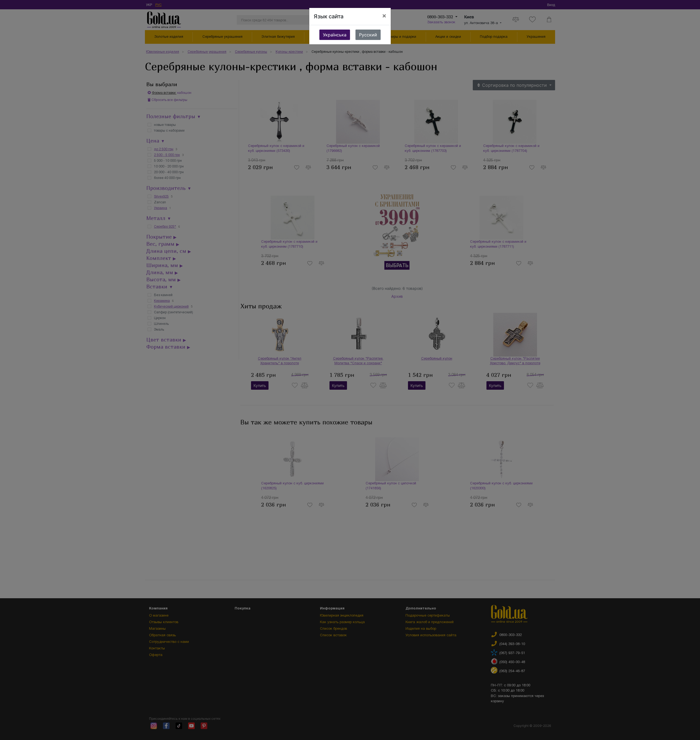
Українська (334, 34)
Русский (368, 34)
